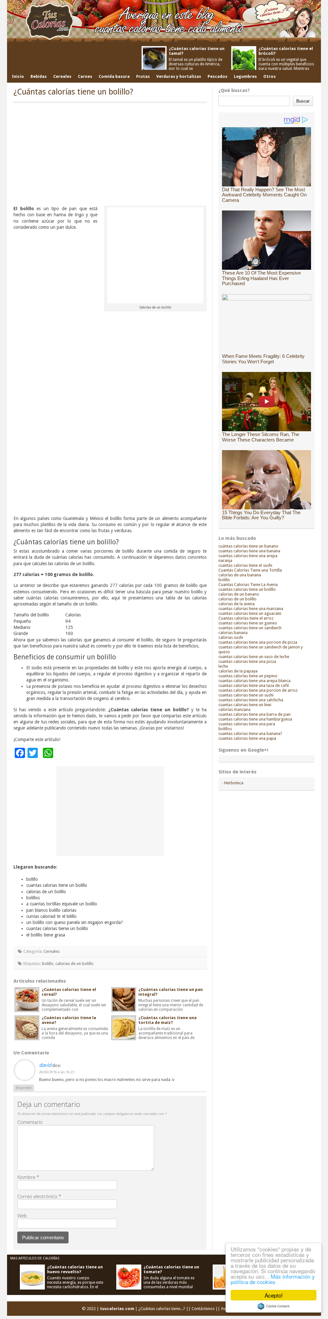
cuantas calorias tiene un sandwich (250, 627)
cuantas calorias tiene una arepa (247, 555)
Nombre (28, 1177)
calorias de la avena (236, 603)
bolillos (225, 728)
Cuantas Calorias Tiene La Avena (248, 584)
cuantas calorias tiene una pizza (247, 661)
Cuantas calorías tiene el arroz (246, 618)
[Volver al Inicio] (164, 21)
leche (223, 666)
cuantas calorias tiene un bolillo (247, 589)
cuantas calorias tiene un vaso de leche (253, 656)
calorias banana (233, 632)
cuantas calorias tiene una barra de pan (254, 714)
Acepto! (274, 1295)
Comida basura (114, 76)
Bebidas (38, 76)
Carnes (85, 76)
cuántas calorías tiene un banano (248, 546)
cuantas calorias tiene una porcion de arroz (258, 690)
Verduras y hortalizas (178, 76)
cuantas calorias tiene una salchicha (250, 699)
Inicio (18, 76)
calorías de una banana (239, 575)
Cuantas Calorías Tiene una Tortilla (250, 570)
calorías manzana (234, 709)
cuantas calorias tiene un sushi (246, 695)
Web (22, 1215)
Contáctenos (203, 1308)
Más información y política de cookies (273, 1279)
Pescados (217, 76)
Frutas (143, 76)
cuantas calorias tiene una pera (246, 723)
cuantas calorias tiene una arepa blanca (254, 680)
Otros (269, 76)
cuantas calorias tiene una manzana (250, 608)
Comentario (30, 1122)
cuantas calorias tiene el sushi (245, 565)
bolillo (47, 963)
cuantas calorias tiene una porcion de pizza (257, 642)
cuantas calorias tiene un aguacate (249, 613)
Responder (24, 1088)
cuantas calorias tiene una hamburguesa (255, 719)
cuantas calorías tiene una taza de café (253, 685)
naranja (225, 560)
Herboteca (233, 782)
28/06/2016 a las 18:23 (56, 1072)
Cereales (62, 76)
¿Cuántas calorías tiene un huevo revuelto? (75, 1269)
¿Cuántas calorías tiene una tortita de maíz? (167, 1020)
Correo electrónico (39, 1196)
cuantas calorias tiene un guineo (247, 623)
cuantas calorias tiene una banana (249, 550)
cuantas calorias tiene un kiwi (244, 704)
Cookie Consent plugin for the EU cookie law (274, 1306)
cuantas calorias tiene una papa (247, 738)
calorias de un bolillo (74, 963)
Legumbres (245, 76)
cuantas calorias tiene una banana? (250, 733)
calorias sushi (230, 637)
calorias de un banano (238, 594)
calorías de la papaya (238, 671)
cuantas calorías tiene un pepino (247, 675)
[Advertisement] (110, 156)
